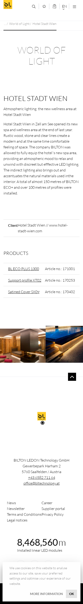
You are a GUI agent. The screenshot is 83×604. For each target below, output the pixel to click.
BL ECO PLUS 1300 (23, 268)
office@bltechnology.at (42, 483)
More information (46, 594)
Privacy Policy (53, 514)
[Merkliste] (44, 6)
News (11, 503)
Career (47, 503)
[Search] (34, 6)
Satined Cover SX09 (23, 291)
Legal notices (17, 520)
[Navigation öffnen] (74, 6)
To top (72, 377)
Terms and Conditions (24, 514)
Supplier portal (53, 508)
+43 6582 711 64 (41, 477)
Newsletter (16, 508)
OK (71, 594)
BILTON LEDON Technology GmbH (16, 4)
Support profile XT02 (24, 280)
